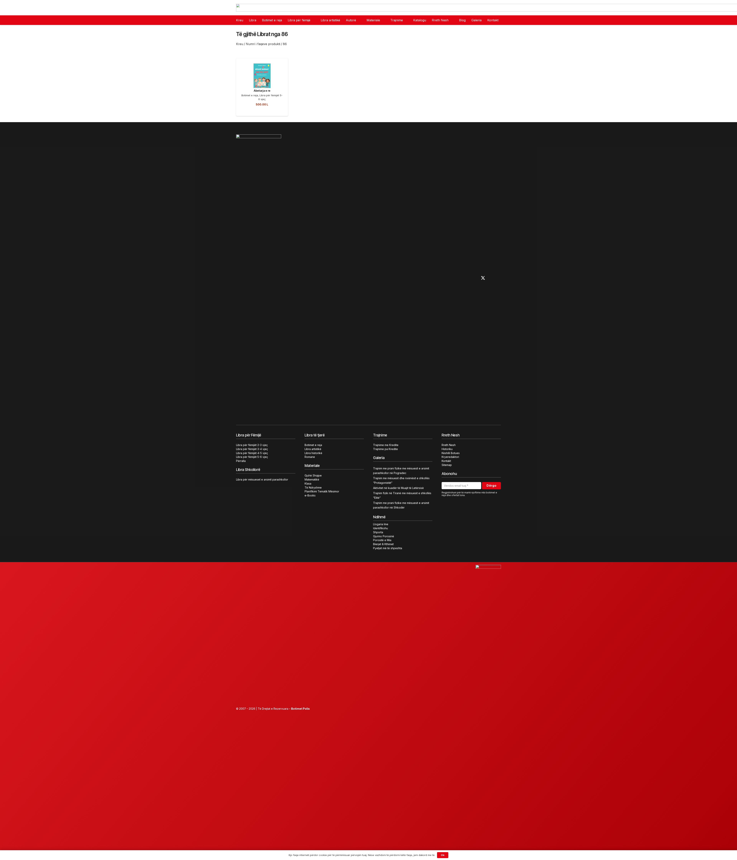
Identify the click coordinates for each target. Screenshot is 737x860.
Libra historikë (313, 453)
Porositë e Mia (382, 540)
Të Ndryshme (313, 487)
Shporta (378, 532)
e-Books (310, 495)
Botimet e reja (249, 95)
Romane (310, 456)
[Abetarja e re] (262, 66)
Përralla (241, 461)
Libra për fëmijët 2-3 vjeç (252, 445)
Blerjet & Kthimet (383, 544)
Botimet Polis (300, 708)
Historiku (447, 449)
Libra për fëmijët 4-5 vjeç (252, 453)
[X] (483, 278)
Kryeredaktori (450, 456)
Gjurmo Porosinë (383, 536)
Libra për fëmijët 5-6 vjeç (252, 456)
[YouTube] (474, 278)
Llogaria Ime (380, 524)
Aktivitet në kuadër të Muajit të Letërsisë (398, 488)
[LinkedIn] (491, 278)
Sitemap (447, 465)
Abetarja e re (262, 90)
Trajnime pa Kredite (385, 449)
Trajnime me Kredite (385, 445)
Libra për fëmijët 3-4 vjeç (252, 449)
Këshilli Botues (451, 453)
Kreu (239, 44)
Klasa (308, 483)
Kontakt (446, 461)
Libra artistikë (313, 449)
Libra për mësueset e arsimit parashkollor (262, 479)
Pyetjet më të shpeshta (387, 548)
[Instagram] (466, 278)
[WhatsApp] (499, 278)
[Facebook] (458, 278)
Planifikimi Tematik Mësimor (322, 491)
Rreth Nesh (449, 445)
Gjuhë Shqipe (313, 475)
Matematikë (312, 479)
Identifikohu (380, 528)
